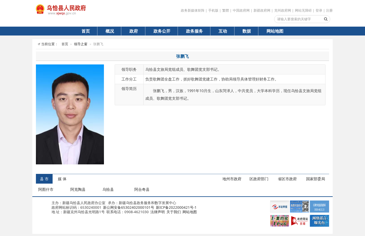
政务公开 (162, 31)
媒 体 (62, 178)
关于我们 (173, 211)
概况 (110, 31)
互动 (223, 31)
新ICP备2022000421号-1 (176, 207)
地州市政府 (231, 178)
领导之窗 (80, 44)
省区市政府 (287, 178)
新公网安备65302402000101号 (128, 207)
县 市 (44, 178)
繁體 (225, 10)
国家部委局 (315, 178)
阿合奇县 (142, 189)
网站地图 (275, 31)
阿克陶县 (78, 189)
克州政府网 (282, 10)
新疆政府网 (261, 10)
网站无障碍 (303, 10)
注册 (329, 10)
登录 (319, 10)
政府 (133, 31)
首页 (86, 31)
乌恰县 (108, 189)
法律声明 (157, 211)
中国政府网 (241, 10)
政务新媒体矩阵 (192, 10)
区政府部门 (258, 178)
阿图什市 (45, 189)
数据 (246, 31)
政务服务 (194, 31)
